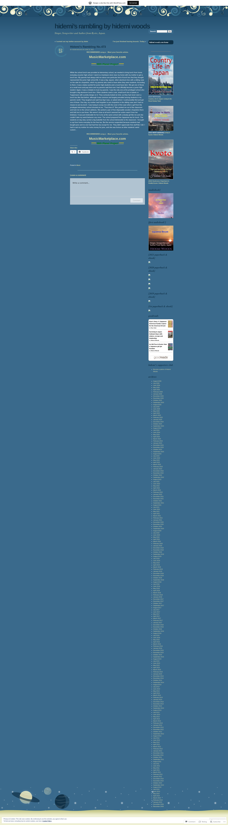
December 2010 (158, 779)
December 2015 (158, 650)
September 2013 (158, 708)
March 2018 (157, 593)
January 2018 (157, 597)
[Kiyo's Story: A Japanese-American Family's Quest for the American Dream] (170, 327)
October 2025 (157, 400)
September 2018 (158, 580)
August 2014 (157, 684)
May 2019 (156, 563)
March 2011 (157, 772)
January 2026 (157, 394)
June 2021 (156, 509)
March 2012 (157, 746)
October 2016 (157, 629)
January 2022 (157, 494)
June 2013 (156, 714)
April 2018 (156, 590)
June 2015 (156, 663)
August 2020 (157, 531)
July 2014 (156, 687)
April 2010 (156, 796)
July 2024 (156, 430)
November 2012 (158, 729)
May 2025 (156, 411)
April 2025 (156, 413)
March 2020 (157, 541)
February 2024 (158, 441)
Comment (136, 200)
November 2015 (158, 652)
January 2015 (157, 674)
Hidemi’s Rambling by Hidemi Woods (102, 26)
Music (78, 165)
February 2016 (158, 646)
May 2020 (156, 537)
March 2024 (157, 439)
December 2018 (158, 573)
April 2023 (156, 462)
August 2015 (157, 659)
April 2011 (156, 770)
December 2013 (158, 702)
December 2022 (158, 471)
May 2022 (156, 486)
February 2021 (158, 518)
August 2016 (157, 633)
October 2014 (157, 680)
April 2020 (156, 539)
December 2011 (158, 753)
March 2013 (157, 721)
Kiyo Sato (153, 328)
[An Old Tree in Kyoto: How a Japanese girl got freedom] (170, 350)
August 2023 (157, 454)
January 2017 (157, 622)
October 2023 (157, 449)
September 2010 (158, 785)
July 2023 (156, 456)
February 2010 (158, 800)
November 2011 (158, 755)
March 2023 (157, 464)
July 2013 (156, 712)
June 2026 (156, 385)
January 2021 (157, 520)
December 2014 (158, 676)
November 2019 (158, 550)
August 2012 (157, 736)
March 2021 (157, 516)
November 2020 (158, 524)
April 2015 (156, 667)
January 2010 (157, 802)
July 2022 (156, 481)
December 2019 (158, 548)
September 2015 (158, 657)
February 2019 (158, 569)
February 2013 (158, 723)
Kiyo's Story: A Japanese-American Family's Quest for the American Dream (158, 324)
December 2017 (158, 599)
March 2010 (157, 798)
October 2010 (157, 783)
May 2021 (156, 511)
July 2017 (156, 610)
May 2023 (156, 460)
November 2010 (158, 781)
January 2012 (157, 751)
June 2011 (156, 766)
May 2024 (156, 434)
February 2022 (158, 492)
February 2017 (158, 620)
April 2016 (156, 642)
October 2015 (157, 655)
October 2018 (157, 578)
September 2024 (158, 426)
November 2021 (158, 499)
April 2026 (156, 390)
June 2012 (156, 740)
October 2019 (157, 552)
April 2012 (156, 744)
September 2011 (158, 759)
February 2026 (158, 392)
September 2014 (158, 682)
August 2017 (157, 608)
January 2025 (157, 419)
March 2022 (157, 490)
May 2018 (156, 588)
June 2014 (156, 689)
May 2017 (156, 614)
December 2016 (158, 625)
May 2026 (156, 387)
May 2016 (156, 640)
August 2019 (157, 556)
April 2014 (156, 693)
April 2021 (156, 513)
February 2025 (158, 417)
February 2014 (158, 697)
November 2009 (158, 806)
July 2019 (156, 558)
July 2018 (156, 584)
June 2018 (156, 586)
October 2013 (157, 706)
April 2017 (156, 616)
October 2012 (157, 732)
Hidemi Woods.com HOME (158, 42)
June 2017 (156, 612)
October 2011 (157, 757)
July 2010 (156, 789)
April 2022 (156, 488)
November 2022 (158, 473)
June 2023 (156, 458)
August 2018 (157, 582)
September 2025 (158, 402)
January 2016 (157, 648)
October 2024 (157, 424)
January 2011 (157, 776)
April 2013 (156, 719)
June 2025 (156, 409)
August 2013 (157, 710)
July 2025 (156, 407)
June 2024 (156, 432)
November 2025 (158, 398)
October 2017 (157, 603)
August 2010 (157, 787)
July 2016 (156, 635)
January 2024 (157, 443)
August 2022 (157, 479)
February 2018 (158, 595)
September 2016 (158, 631)
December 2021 (158, 496)
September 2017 (158, 605)
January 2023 (157, 469)
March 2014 (157, 695)
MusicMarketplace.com (107, 57)
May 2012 (156, 742)
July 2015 (156, 661)
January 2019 (157, 571)
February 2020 (158, 543)
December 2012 (158, 727)
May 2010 (156, 793)
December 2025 (158, 396)
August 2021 (157, 505)
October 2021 (157, 501)
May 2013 (156, 717)
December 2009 (158, 804)
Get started (133, 3)
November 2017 (158, 601)
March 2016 (157, 644)
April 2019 (156, 565)
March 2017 (157, 618)
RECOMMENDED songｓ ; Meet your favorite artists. (107, 52)
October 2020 (157, 526)
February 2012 (158, 749)
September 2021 (158, 503)
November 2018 (158, 575)
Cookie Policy (47, 821)
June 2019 (156, 561)
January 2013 (157, 725)
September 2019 (158, 554)
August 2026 (157, 381)
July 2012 (156, 738)
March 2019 (157, 567)
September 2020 (158, 528)
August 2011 (157, 761)
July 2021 (156, 507)
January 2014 (157, 699)
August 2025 (157, 404)
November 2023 (158, 447)
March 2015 (157, 670)
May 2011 (156, 768)
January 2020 (157, 546)
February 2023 (158, 466)
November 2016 (158, 627)
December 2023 (158, 445)
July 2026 (156, 383)
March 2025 (157, 415)
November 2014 (158, 678)
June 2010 (156, 791)
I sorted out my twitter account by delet (72, 41)
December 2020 (158, 522)
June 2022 (156, 484)
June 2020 (156, 535)
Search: (153, 31)
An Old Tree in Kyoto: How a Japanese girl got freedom (158, 346)
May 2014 (156, 691)
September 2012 (158, 734)
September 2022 (158, 477)
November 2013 (158, 704)
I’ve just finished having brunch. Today (129, 41)
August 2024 (157, 428)
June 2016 (156, 637)
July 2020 (156, 533)
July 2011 (156, 764)
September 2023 (158, 452)
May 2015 (156, 665)
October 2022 (157, 475)
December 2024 (158, 422)
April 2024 (156, 437)
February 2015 (158, 672)
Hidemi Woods (155, 340)
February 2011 (158, 774)
